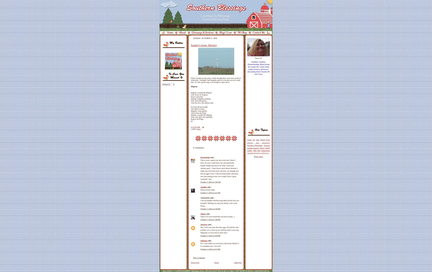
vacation (250, 153)
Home (216, 263)
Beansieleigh (205, 157)
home (268, 140)
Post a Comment (199, 258)
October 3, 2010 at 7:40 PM (210, 220)
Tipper (203, 214)
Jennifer (203, 187)
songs (199, 129)
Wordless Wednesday (255, 146)
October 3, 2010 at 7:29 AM (210, 182)
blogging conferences (261, 153)
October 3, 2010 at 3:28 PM (210, 209)
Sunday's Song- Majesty (204, 45)
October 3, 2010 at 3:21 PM (210, 193)
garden (249, 151)
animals (250, 148)
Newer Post (195, 263)
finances (256, 148)
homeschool (265, 151)
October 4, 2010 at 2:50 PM (210, 236)
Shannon (203, 225)
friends (262, 140)
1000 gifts (256, 151)
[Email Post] (202, 127)
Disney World (265, 148)
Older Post (238, 263)
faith (257, 140)
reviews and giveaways (258, 143)
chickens (267, 146)
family (249, 140)
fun (254, 140)
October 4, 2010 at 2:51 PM (210, 249)
